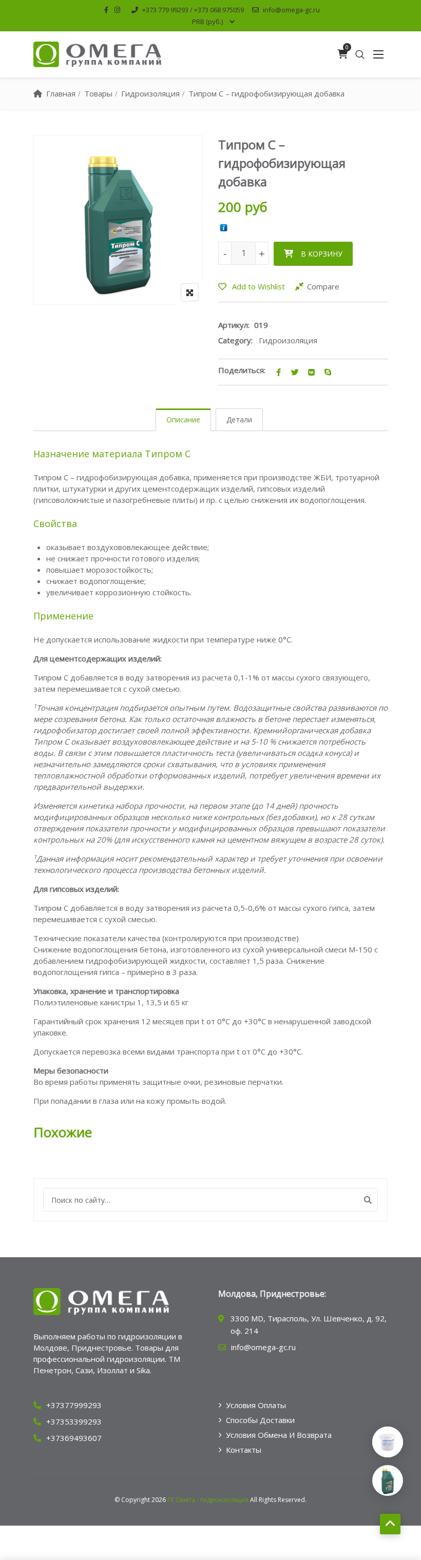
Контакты (243, 1450)
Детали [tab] (239, 419)
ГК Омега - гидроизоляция (207, 1499)
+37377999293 (74, 1405)
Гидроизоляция (288, 340)
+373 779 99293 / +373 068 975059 (193, 9)
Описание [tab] (183, 419)
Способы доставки (260, 1420)
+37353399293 (74, 1421)
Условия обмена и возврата (279, 1435)
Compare (323, 286)
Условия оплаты (256, 1405)
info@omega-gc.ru (291, 9)
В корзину (321, 254)
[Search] (368, 1200)
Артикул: (234, 325)
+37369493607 (74, 1438)
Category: (235, 340)
